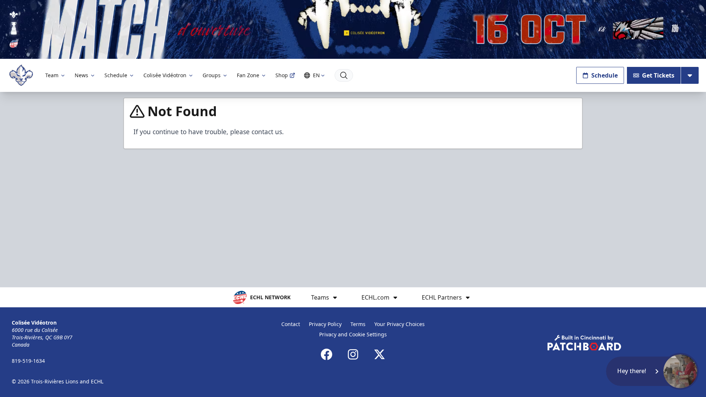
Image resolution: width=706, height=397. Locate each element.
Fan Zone (248, 75)
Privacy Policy (325, 324)
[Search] (344, 75)
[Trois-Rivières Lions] (21, 75)
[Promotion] (353, 29)
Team (51, 75)
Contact (290, 324)
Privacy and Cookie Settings (353, 334)
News (81, 75)
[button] (652, 371)
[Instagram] (353, 354)
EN (316, 75)
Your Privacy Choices (399, 324)
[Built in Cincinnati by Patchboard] (584, 343)
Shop (281, 75)
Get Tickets (658, 75)
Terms (358, 324)
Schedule (115, 75)
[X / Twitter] (379, 354)
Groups (212, 75)
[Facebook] (326, 354)
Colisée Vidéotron (164, 75)
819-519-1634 (28, 360)
